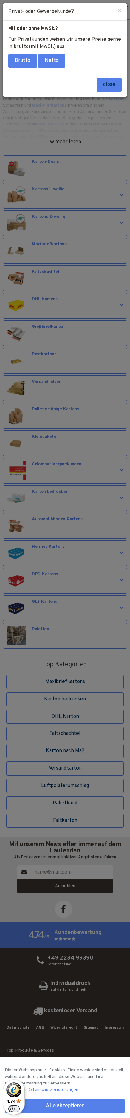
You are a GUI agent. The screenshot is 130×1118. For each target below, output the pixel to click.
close (109, 85)
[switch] (14, 1108)
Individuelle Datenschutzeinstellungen (41, 1089)
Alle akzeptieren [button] (65, 1106)
